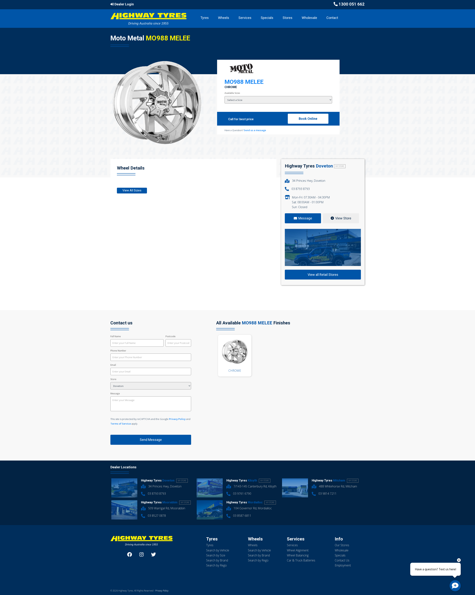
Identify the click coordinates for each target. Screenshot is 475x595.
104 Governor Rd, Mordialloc (252, 508)
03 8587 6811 (241, 516)
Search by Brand (217, 560)
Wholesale (309, 18)
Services (244, 18)
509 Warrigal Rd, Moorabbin (166, 508)
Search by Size (215, 555)
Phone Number (118, 350)
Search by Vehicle (217, 550)
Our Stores (342, 545)
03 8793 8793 (300, 189)
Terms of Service (120, 423)
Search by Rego (216, 565)
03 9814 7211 (327, 494)
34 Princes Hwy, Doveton (308, 181)
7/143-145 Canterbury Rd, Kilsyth (254, 486)
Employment (343, 565)
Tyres (204, 18)
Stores (287, 18)
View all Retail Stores (323, 275)
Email (113, 364)
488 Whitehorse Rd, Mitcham (337, 486)
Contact (332, 18)
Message (115, 393)
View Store (343, 218)
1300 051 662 (352, 4)
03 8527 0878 (156, 516)
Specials (267, 18)
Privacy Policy (177, 419)
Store (113, 379)
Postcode (171, 336)
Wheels (223, 18)
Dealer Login (124, 4)
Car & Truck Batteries (301, 560)
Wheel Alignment (298, 550)
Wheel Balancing (298, 555)
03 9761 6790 (241, 494)
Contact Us (342, 560)
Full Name (115, 336)
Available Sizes (232, 93)
